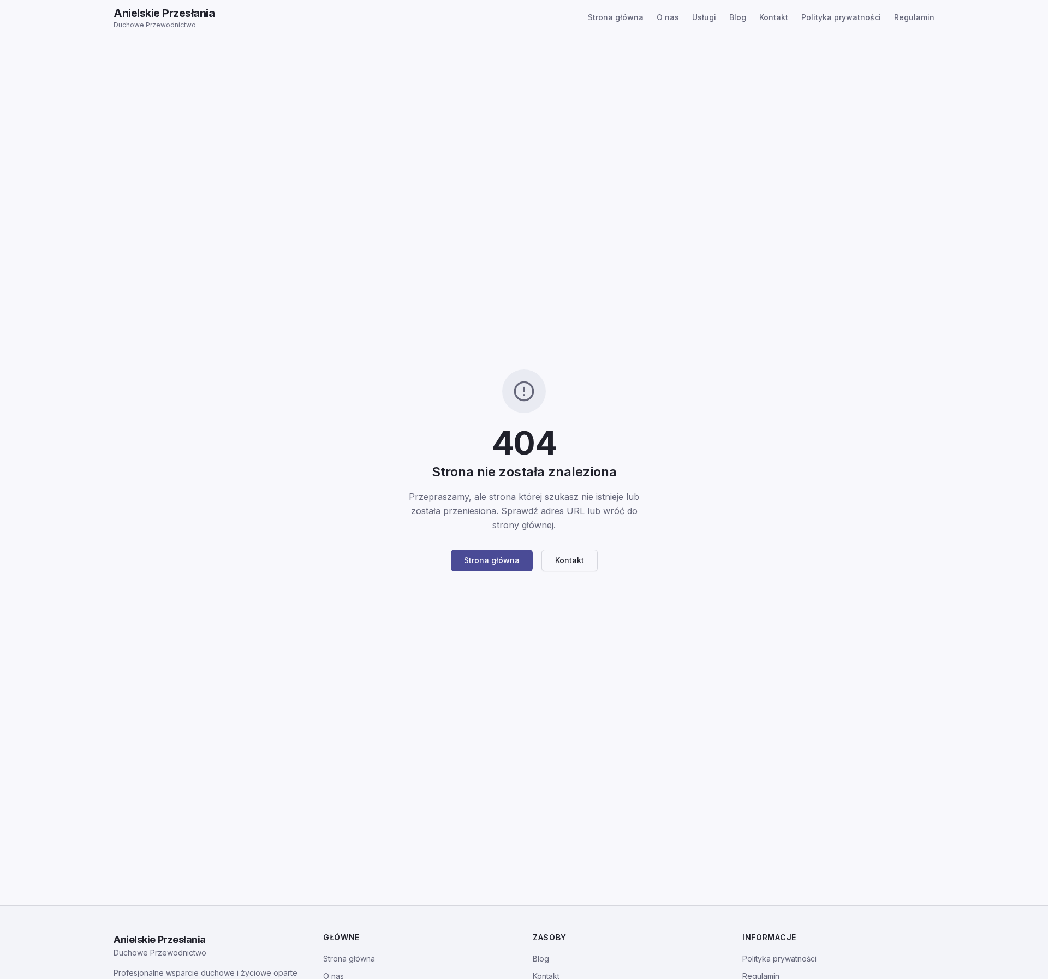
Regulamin (914, 17)
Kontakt (773, 17)
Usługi (704, 17)
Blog (737, 17)
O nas (668, 17)
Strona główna (616, 17)
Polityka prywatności (841, 17)
